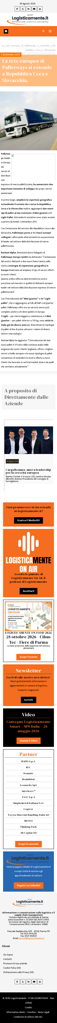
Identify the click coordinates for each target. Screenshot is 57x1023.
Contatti (7, 959)
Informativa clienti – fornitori (21, 1012)
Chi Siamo (8, 955)
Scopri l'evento (28, 657)
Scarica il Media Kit (28, 520)
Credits (28, 1008)
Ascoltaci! (28, 591)
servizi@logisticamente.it (31, 938)
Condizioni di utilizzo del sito (28, 1017)
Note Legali (43, 1012)
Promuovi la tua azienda (15, 964)
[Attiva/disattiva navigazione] (50, 31)
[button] (43, 31)
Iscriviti (28, 700)
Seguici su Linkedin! (28, 885)
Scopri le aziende (28, 844)
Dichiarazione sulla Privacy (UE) (18, 972)
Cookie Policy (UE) (12, 968)
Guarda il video (28, 741)
